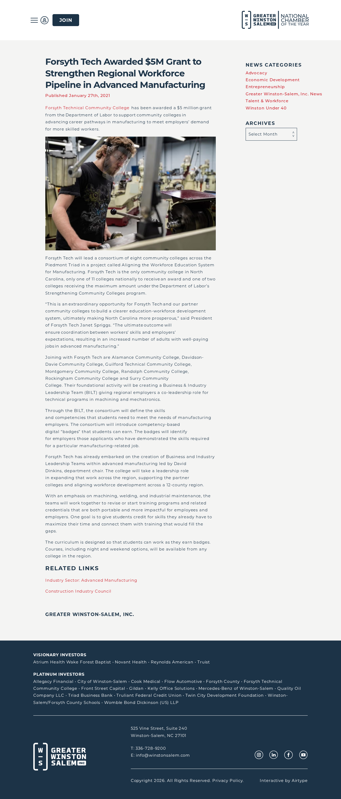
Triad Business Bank (90, 695)
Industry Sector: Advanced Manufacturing (91, 580)
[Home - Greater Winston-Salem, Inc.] (272, 20)
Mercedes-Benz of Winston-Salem (235, 688)
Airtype (300, 780)
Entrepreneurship (265, 86)
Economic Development (273, 79)
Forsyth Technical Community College (87, 107)
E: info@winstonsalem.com (160, 755)
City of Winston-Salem (102, 681)
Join (65, 20)
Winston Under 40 (266, 108)
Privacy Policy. (228, 780)
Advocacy (256, 72)
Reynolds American (172, 662)
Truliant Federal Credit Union (148, 695)
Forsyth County (223, 681)
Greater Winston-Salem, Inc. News (284, 93)
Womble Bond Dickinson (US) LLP (141, 702)
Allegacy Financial (53, 681)
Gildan (136, 688)
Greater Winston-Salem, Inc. (89, 614)
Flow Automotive (183, 681)
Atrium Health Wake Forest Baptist (72, 662)
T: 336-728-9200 (148, 748)
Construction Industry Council (78, 591)
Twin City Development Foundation (224, 695)
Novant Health (131, 662)
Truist (203, 662)
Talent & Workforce (267, 100)
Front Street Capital (103, 688)
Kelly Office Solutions (171, 688)
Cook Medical (146, 681)
